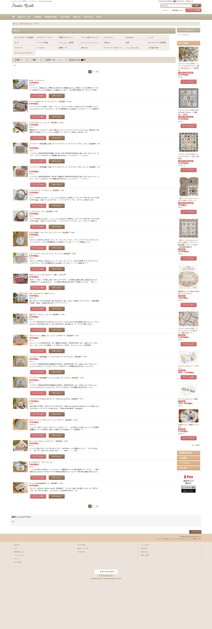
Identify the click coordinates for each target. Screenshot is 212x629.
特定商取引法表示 (185, 453)
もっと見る (196, 445)
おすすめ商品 (18, 562)
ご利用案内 (183, 458)
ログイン (165, 10)
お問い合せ (183, 468)
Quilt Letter (144, 548)
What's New (144, 552)
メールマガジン (184, 463)
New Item (16, 545)
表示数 (17, 60)
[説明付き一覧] (84, 60)
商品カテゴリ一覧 (82, 548)
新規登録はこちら (177, 10)
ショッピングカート (20, 555)
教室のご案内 (145, 555)
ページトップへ (196, 531)
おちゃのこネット (195, 537)
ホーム (16, 548)
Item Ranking (81, 552)
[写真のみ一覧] (78, 60)
